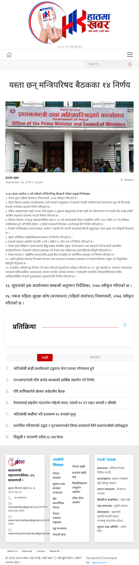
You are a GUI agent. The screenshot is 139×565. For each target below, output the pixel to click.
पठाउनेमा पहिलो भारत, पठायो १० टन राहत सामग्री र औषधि (64, 403)
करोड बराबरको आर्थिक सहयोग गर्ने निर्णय (54, 380)
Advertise (27, 551)
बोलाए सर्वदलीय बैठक (39, 392)
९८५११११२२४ (20, 498)
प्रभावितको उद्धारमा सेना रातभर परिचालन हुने (54, 369)
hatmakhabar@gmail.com (23, 507)
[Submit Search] (130, 64)
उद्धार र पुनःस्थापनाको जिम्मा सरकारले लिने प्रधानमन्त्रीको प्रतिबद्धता (71, 426)
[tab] (45, 358)
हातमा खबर (12, 178)
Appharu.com (99, 562)
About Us (12, 551)
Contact (41, 551)
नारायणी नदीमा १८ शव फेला (38, 437)
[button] (130, 54)
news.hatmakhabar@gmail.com (26, 520)
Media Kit (55, 551)
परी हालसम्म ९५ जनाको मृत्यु (44, 414)
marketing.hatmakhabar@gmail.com (29, 533)
